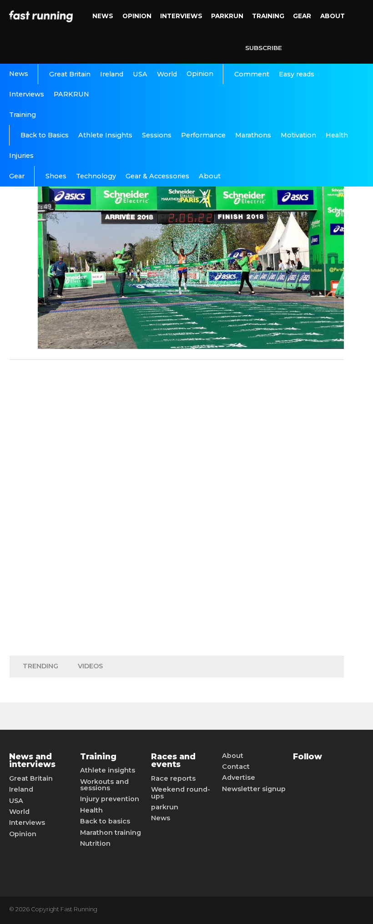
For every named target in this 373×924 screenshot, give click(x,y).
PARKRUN (227, 16)
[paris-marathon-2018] (191, 346)
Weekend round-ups (180, 792)
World (167, 74)
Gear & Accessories (157, 176)
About (332, 16)
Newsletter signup (254, 789)
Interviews (181, 16)
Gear (302, 16)
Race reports (173, 778)
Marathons (253, 135)
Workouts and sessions (104, 785)
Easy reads (296, 74)
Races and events (173, 760)
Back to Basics (44, 135)
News (102, 16)
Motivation (298, 135)
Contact (236, 766)
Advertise (238, 777)
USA (140, 74)
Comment (251, 74)
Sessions (156, 135)
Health (337, 135)
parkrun (164, 807)
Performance (203, 135)
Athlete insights (107, 770)
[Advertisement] (177, 505)
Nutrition (95, 843)
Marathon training (110, 832)
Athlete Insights (105, 135)
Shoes (55, 176)
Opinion (136, 16)
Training (268, 16)
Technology (96, 176)
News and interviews (32, 760)
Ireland (111, 74)
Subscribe (263, 47)
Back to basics (105, 821)
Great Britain (70, 74)
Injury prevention (109, 799)
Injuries (21, 155)
